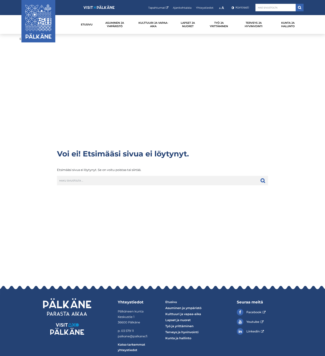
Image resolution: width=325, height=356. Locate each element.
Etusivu (87, 24)
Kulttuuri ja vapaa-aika (153, 24)
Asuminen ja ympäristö (114, 24)
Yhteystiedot (204, 7)
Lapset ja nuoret (188, 24)
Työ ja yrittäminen (219, 24)
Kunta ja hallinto (288, 24)
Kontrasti (242, 7)
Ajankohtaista (182, 7)
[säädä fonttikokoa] (222, 7)
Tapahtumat (158, 7)
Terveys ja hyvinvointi (253, 24)
